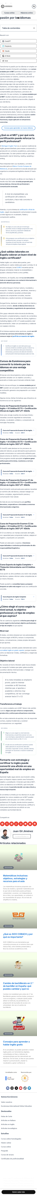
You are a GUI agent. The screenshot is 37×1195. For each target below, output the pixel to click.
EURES (19, 267)
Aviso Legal (7, 1178)
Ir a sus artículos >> (22, 836)
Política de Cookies (26, 1181)
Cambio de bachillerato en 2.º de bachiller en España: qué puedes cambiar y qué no (18, 986)
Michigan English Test (9, 146)
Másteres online (27, 13)
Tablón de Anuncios (26, 1183)
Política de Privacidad (11, 1181)
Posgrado (4, 1151)
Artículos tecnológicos (9, 1128)
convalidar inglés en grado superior (12, 650)
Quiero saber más (18, 1192)
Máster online (6, 1143)
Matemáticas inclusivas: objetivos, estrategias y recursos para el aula (15, 878)
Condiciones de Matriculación (22, 1178)
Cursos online (9, 13)
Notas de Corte (6, 1116)
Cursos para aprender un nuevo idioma (18, 128)
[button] (34, 6)
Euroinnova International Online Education (16, 1106)
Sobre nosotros (6, 1102)
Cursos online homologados (11, 1139)
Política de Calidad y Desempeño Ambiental (19, 1186)
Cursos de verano (7, 1154)
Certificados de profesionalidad (12, 1158)
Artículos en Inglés (7, 1124)
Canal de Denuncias (11, 1183)
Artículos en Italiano (8, 1120)
